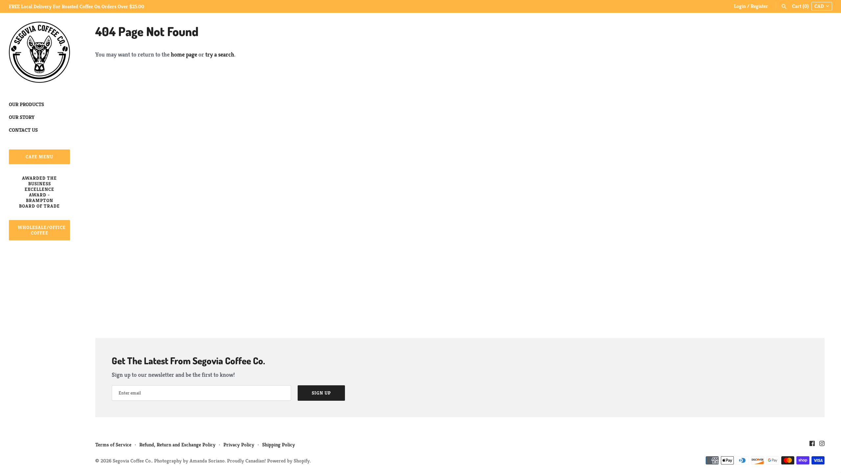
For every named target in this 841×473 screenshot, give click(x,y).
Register (759, 6)
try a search (219, 54)
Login (740, 6)
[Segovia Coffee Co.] (39, 52)
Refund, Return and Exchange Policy (177, 444)
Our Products (26, 104)
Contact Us (23, 130)
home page (184, 54)
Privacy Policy (238, 444)
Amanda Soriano (207, 461)
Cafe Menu (39, 157)
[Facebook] (812, 445)
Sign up (321, 393)
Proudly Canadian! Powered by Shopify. (269, 461)
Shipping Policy (278, 444)
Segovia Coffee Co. (132, 461)
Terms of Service (113, 444)
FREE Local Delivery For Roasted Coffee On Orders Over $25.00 (76, 6)
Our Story (21, 117)
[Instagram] (822, 445)
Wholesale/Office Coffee (42, 230)
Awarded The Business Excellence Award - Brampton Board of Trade (39, 192)
